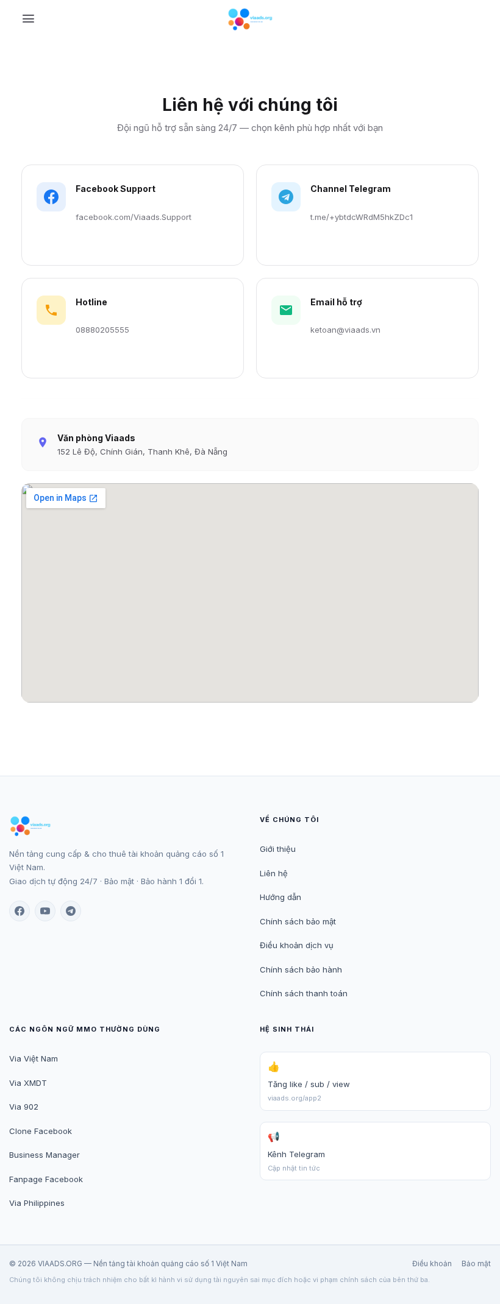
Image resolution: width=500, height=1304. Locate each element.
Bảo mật (476, 1263)
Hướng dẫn (280, 897)
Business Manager (44, 1155)
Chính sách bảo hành (301, 969)
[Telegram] (70, 911)
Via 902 (23, 1106)
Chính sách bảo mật (298, 921)
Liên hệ (274, 873)
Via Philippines (37, 1203)
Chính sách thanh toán (304, 993)
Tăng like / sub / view (309, 1081)
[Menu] (28, 19)
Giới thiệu (278, 849)
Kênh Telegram (296, 1151)
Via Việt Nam (33, 1058)
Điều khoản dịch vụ (297, 945)
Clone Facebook (40, 1131)
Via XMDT (28, 1083)
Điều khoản (432, 1263)
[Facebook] (19, 911)
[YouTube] (45, 911)
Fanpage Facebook (46, 1179)
